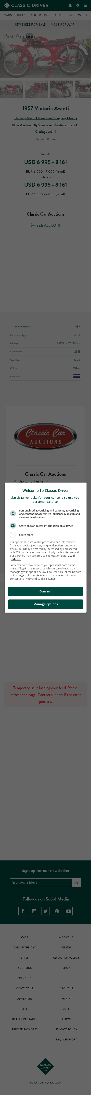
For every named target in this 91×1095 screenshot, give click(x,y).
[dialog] (46, 548)
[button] (45, 535)
